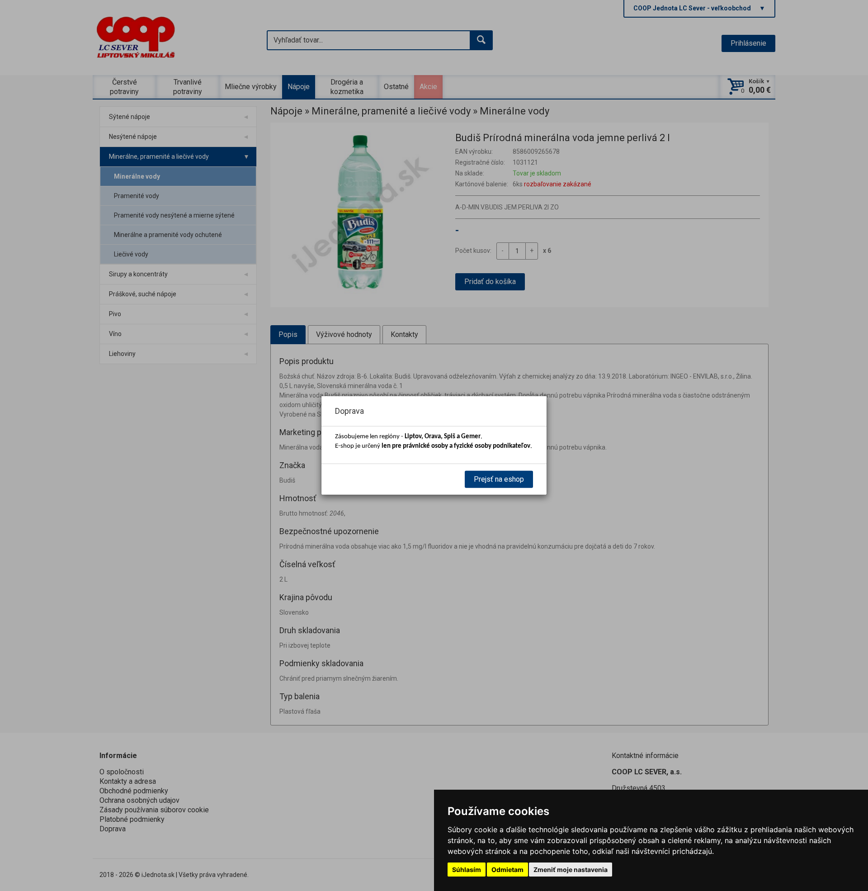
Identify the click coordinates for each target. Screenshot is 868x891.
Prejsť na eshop (499, 479)
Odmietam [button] (507, 869)
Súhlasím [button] (466, 869)
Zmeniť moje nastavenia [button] (570, 869)
